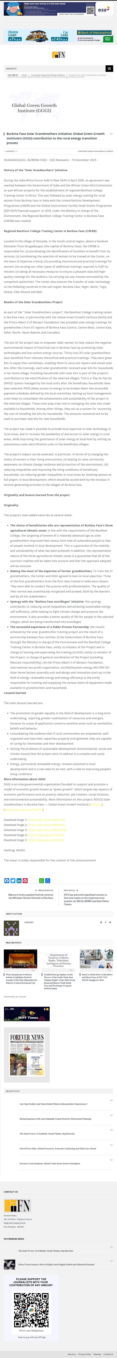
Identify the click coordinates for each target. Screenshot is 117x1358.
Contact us (108, 1354)
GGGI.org (96, 804)
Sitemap (97, 1354)
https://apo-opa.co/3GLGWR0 (47, 830)
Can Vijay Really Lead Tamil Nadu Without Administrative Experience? (53, 1104)
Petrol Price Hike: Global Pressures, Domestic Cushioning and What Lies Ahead (58, 1148)
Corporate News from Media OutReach (95, 151)
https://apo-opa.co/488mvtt (46, 825)
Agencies (10, 151)
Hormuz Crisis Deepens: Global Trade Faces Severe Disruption (50, 1163)
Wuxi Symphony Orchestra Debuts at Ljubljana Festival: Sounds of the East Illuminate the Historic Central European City (21, 978)
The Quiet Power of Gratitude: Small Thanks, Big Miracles (47, 1133)
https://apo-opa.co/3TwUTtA (24, 809)
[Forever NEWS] (58, 54)
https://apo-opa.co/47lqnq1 (46, 835)
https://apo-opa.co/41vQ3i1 (46, 840)
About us (72, 1354)
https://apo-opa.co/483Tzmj (46, 820)
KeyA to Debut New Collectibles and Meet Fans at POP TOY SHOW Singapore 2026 (97, 977)
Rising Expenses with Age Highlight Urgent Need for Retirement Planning (55, 1118)
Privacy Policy (84, 1354)
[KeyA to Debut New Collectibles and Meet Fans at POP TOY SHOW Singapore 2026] (96, 960)
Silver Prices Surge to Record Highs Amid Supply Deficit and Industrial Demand (56, 1264)
